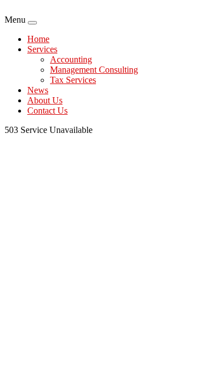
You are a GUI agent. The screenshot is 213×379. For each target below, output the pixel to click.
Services (42, 49)
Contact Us (47, 110)
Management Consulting (94, 69)
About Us (44, 100)
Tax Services (73, 80)
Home (38, 39)
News (37, 90)
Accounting (71, 59)
